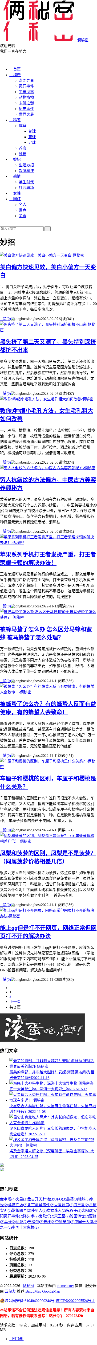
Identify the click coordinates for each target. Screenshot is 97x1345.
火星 (21, 1199)
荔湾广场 (17, 1205)
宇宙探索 (26, 92)
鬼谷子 (73, 1210)
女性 (15, 193)
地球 (84, 1199)
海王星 (81, 1205)
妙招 (15, 159)
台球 (32, 131)
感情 (15, 176)
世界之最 (26, 114)
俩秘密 (28, 1286)
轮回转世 (79, 1216)
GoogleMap (51, 1291)
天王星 (62, 1216)
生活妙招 (26, 165)
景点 (22, 210)
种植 (22, 154)
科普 (15, 120)
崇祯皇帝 (64, 1222)
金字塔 (8, 1199)
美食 (22, 216)
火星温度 (63, 1205)
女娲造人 (56, 1210)
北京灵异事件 (40, 1205)
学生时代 (26, 182)
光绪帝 (35, 1222)
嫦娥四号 (21, 1210)
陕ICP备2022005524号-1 (75, 1301)
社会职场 (26, 188)
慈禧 (72, 1199)
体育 (22, 126)
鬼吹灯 (46, 1216)
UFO (60, 1199)
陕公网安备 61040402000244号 (30, 1301)
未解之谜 (26, 103)
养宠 (22, 148)
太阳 (87, 1210)
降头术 (31, 1216)
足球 (32, 143)
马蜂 (10, 1222)
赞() (5, 319)
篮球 (32, 137)
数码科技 (26, 171)
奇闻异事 (26, 80)
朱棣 (49, 1222)
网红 (15, 199)
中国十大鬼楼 (25, 1227)
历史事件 (26, 109)
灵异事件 (26, 86)
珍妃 (22, 1222)
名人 (22, 205)
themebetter (65, 1286)
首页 (15, 69)
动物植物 (26, 97)
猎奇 (15, 75)
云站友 (10, 1291)
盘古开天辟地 (40, 1199)
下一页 (15, 1002)
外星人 (39, 1210)
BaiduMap (33, 1291)
